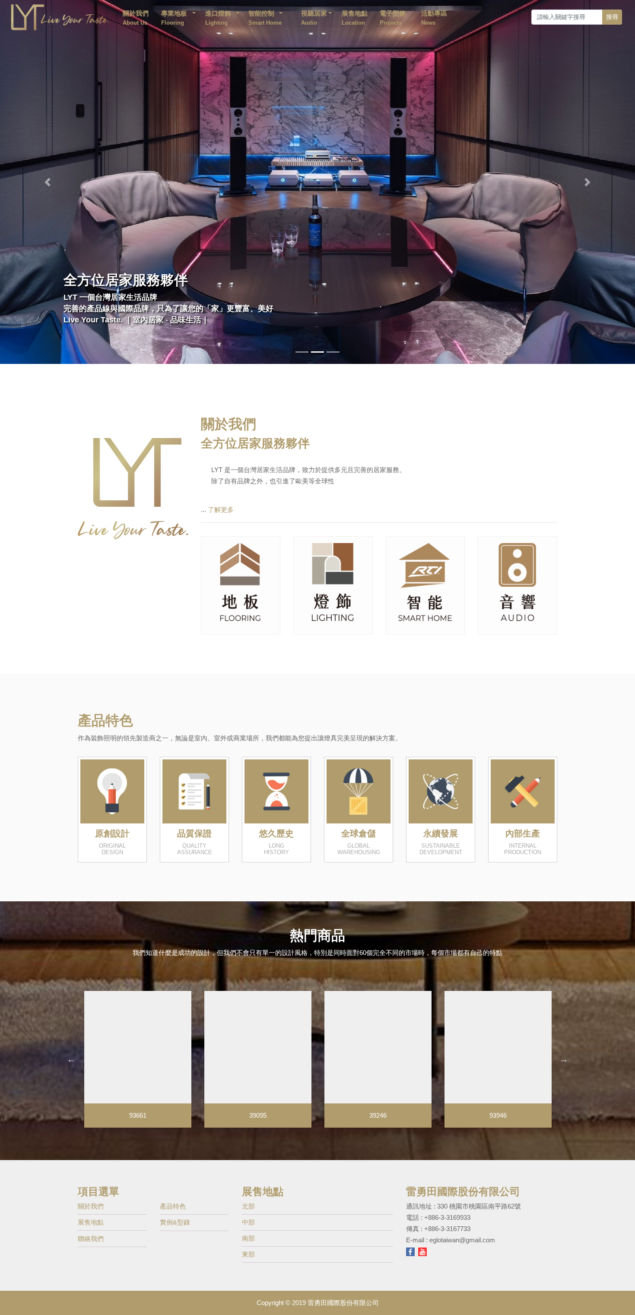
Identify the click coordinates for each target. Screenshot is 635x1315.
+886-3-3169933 (447, 1208)
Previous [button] (71, 1049)
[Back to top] (622, 1295)
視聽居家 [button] (314, 18)
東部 (248, 1244)
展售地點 (355, 18)
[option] (138, 1050)
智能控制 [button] (265, 18)
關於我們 (136, 18)
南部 (248, 1228)
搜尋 (612, 16)
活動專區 (434, 18)
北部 (248, 1196)
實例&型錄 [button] (175, 1212)
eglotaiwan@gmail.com (462, 1230)
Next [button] (563, 1049)
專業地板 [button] (174, 18)
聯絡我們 (91, 1229)
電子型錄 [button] (393, 18)
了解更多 (221, 500)
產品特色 (173, 1196)
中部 (248, 1212)
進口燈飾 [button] (218, 18)
